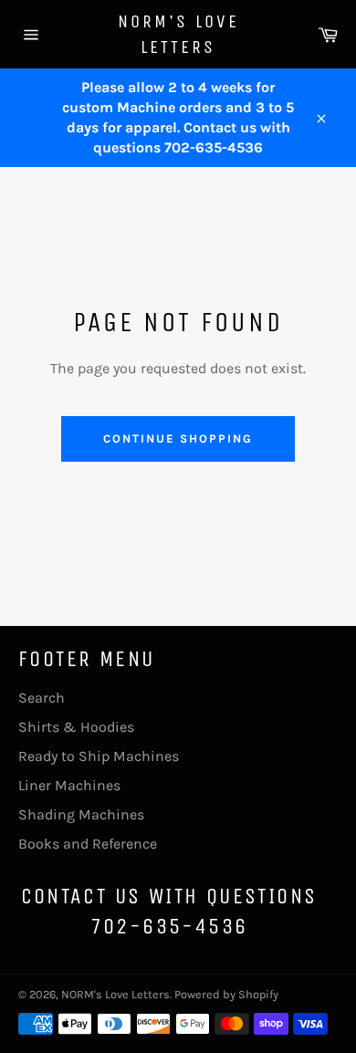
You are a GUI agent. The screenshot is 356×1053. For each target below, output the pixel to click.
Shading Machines (81, 814)
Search (41, 697)
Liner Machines (69, 785)
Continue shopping (177, 438)
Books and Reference (87, 843)
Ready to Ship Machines (98, 756)
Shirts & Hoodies (76, 726)
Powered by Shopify (226, 994)
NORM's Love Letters (178, 34)
